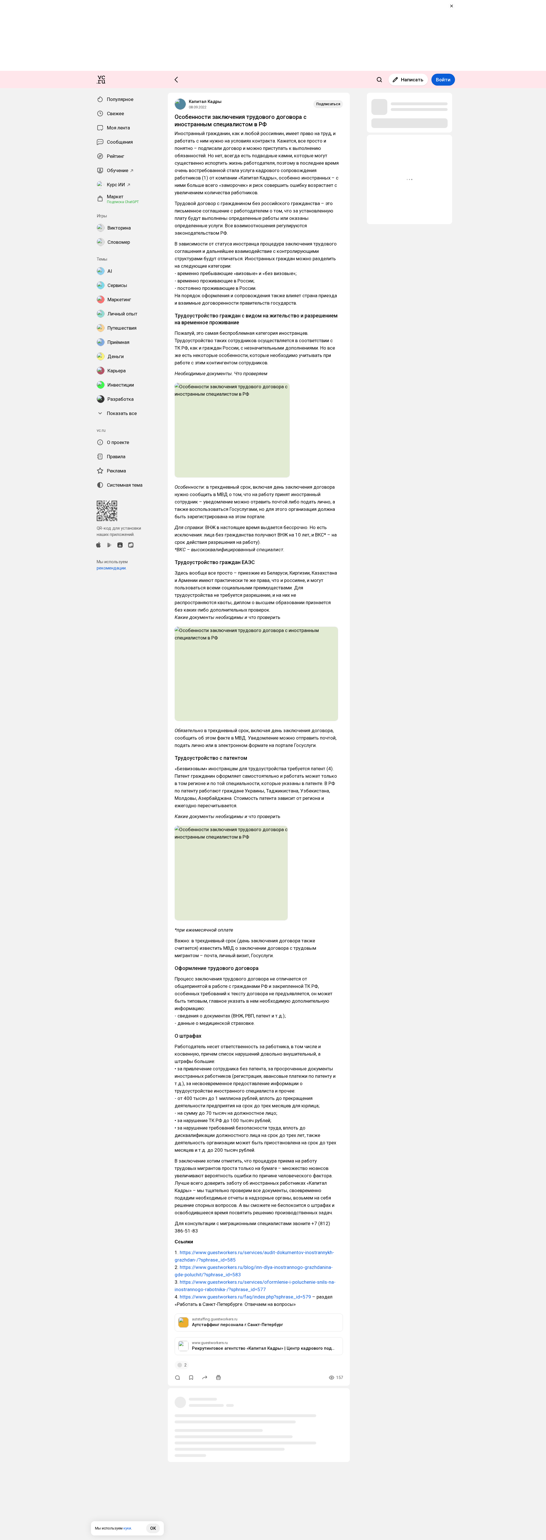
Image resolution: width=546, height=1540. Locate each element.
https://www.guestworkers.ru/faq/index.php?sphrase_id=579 (245, 1297)
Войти (443, 79)
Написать (412, 79)
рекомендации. (112, 568)
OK (153, 1528)
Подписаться (328, 104)
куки (127, 1528)
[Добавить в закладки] (191, 1378)
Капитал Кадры (205, 101)
